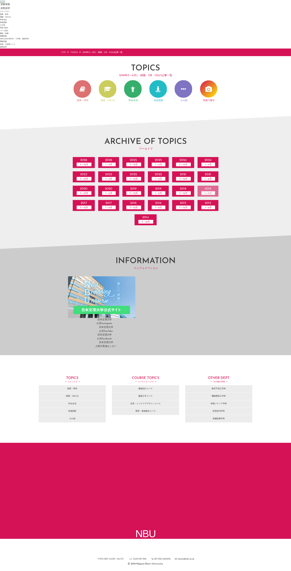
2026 (84, 162)
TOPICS (74, 52)
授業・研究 (4, 14)
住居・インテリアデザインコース (145, 404)
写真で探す (4, 28)
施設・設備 (4, 33)
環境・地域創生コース (145, 411)
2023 (84, 176)
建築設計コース (145, 389)
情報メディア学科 (219, 404)
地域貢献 (3, 22)
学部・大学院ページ (7, 44)
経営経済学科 (219, 411)
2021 (183, 176)
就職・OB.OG (5, 17)
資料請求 (3, 47)
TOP (63, 52)
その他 (2, 25)
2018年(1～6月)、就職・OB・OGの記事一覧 (102, 52)
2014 (146, 219)
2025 (134, 162)
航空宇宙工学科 (219, 389)
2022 (134, 176)
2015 (183, 205)
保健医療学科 (219, 419)
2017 (84, 205)
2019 (134, 191)
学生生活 (3, 20)
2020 (84, 191)
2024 (183, 162)
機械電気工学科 (219, 396)
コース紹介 (4, 31)
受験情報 (3, 41)
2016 (134, 205)
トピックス (4, 11)
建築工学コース (145, 396)
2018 (183, 191)
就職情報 (3, 36)
